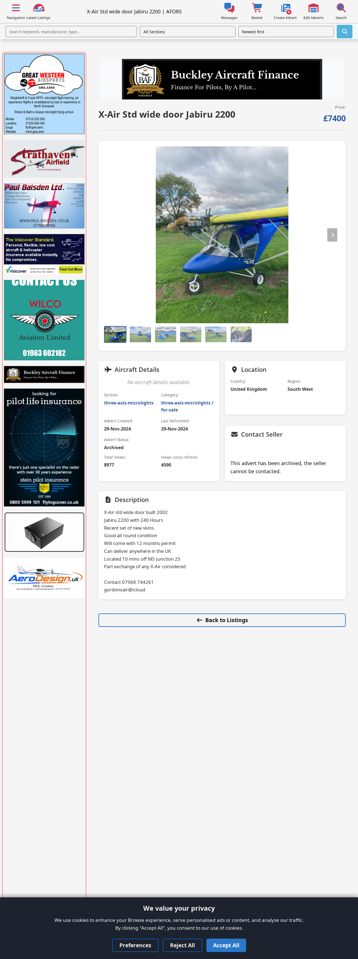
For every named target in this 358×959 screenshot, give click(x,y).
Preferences (135, 945)
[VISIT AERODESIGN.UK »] (44, 578)
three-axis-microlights (129, 403)
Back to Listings (226, 620)
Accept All (226, 945)
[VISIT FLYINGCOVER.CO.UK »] (44, 447)
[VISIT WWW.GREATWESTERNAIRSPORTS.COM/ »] (44, 94)
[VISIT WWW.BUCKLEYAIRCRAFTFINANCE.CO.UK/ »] (222, 80)
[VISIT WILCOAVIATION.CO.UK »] (44, 320)
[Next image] (332, 234)
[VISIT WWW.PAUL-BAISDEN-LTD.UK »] (44, 206)
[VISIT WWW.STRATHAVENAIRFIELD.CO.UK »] (44, 159)
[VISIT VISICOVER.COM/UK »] (44, 254)
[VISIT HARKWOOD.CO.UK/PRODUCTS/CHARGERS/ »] (44, 532)
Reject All (182, 945)
